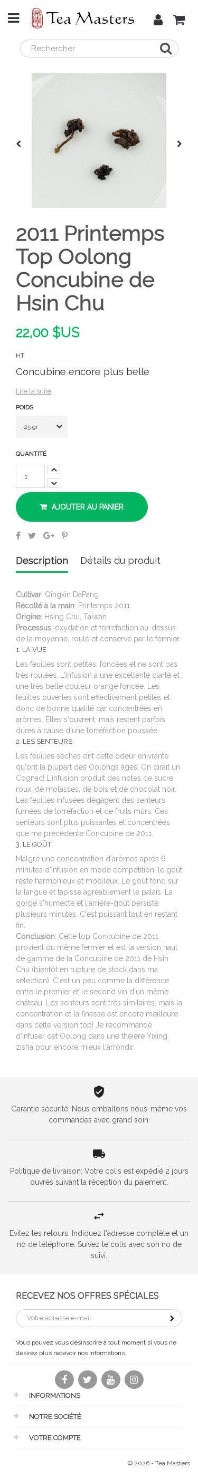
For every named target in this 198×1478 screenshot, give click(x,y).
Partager (18, 535)
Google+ (48, 535)
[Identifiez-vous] (158, 21)
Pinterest (65, 535)
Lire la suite (33, 391)
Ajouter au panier (87, 507)
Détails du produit (120, 561)
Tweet (32, 535)
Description (42, 561)
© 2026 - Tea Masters (159, 1463)
